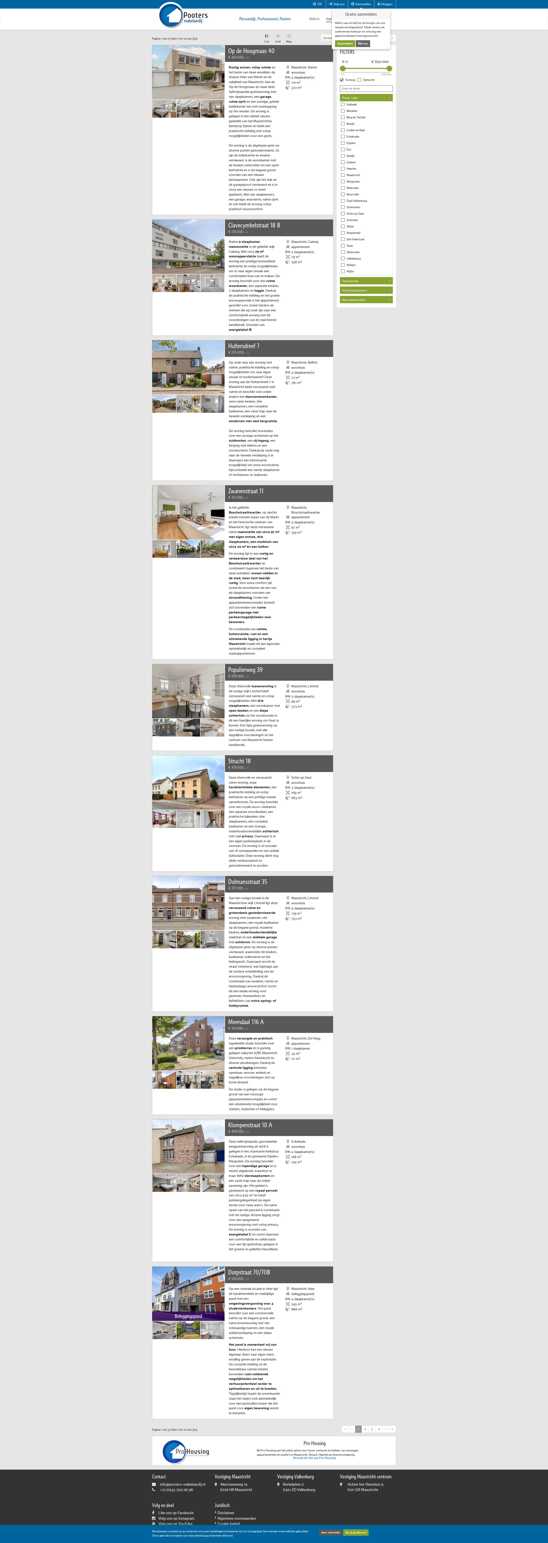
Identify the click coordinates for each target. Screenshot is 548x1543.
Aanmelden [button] (363, 4)
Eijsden (351, 143)
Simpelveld (353, 233)
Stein (350, 245)
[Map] (289, 36)
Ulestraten (353, 252)
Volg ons (339, 4)
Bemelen (352, 111)
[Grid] (277, 36)
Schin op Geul (355, 213)
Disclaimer (225, 1513)
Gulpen (351, 162)
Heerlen (351, 168)
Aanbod (331, 19)
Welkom (314, 19)
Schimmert (353, 207)
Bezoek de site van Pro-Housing (314, 1458)
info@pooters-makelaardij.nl (182, 1484)
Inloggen (387, 4)
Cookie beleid (228, 1524)
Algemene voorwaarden (236, 1518)
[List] (266, 36)
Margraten (353, 181)
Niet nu (363, 43)
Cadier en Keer (356, 130)
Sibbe (350, 226)
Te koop (350, 80)
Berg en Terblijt (356, 117)
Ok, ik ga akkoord (355, 1532)
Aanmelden (345, 43)
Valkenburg (354, 258)
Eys (349, 149)
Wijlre (350, 271)
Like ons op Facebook (176, 1513)
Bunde (350, 123)
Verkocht (369, 80)
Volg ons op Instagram (176, 1518)
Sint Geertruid (355, 239)
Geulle (350, 155)
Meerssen (353, 188)
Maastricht (353, 175)
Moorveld (353, 194)
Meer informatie (330, 1532)
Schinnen (352, 220)
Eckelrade (353, 136)
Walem (351, 265)
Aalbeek (352, 104)
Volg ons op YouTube (175, 1524)
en (319, 4)
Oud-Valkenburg (357, 200)
